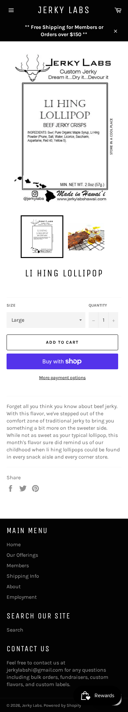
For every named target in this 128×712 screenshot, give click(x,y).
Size (11, 305)
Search (15, 630)
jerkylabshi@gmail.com (35, 670)
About (14, 586)
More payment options (62, 377)
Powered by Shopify (62, 705)
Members (18, 565)
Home (14, 544)
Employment (22, 597)
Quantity (98, 305)
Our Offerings (22, 555)
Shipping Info (23, 576)
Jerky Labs (64, 10)
